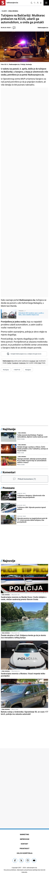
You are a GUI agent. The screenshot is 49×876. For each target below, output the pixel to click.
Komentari (9, 472)
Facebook (15, 363)
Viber (39, 363)
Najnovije (9, 561)
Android (32, 361)
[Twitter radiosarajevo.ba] (21, 860)
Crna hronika (13, 11)
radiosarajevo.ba (32, 867)
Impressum (24, 839)
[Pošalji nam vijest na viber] (27, 860)
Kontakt (24, 844)
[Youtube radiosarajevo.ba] (34, 860)
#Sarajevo (28, 370)
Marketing (24, 834)
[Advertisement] (24, 192)
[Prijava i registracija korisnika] (37, 3)
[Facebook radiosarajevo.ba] (15, 860)
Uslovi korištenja (24, 853)
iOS (37, 361)
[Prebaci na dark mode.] (31, 3)
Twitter (9, 363)
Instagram (22, 363)
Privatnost (24, 848)
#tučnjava (6, 370)
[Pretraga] (34, 3)
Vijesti (4, 11)
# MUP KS (17, 370)
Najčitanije (9, 429)
